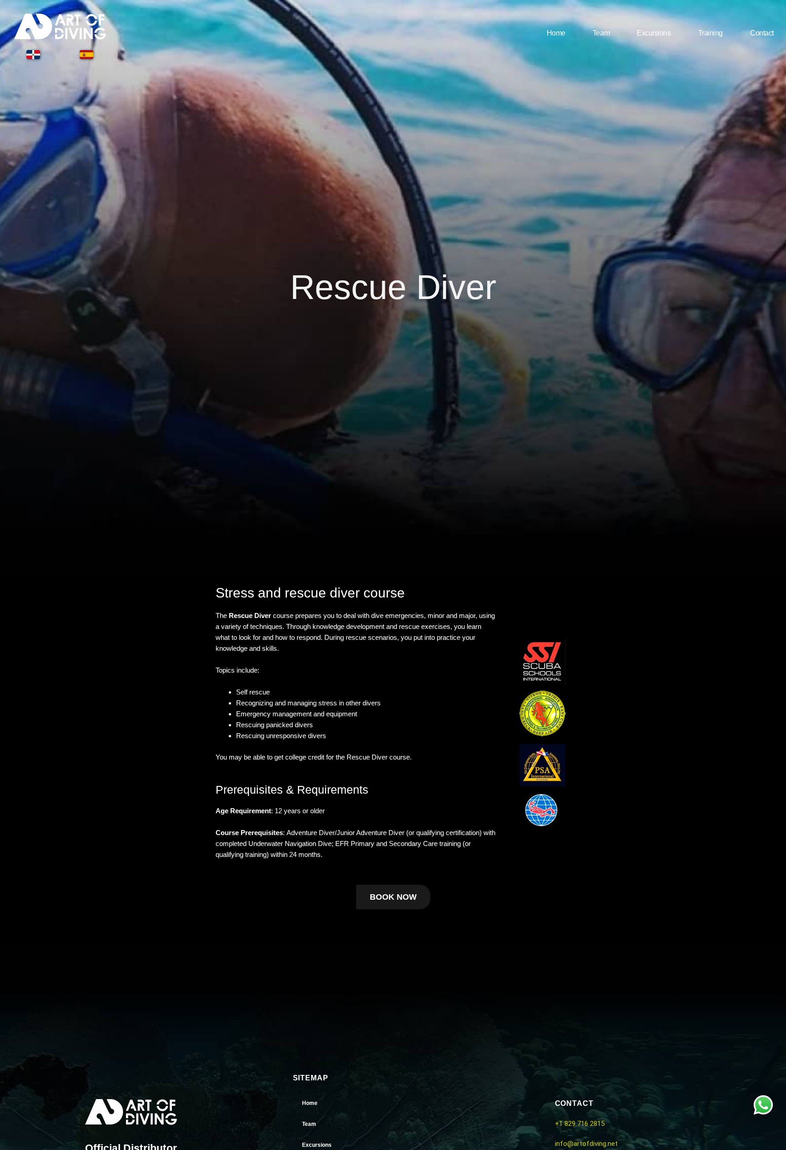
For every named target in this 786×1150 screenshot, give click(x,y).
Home (556, 33)
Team (601, 33)
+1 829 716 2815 (580, 1124)
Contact (762, 33)
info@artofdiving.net (586, 1144)
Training (710, 33)
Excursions (654, 33)
